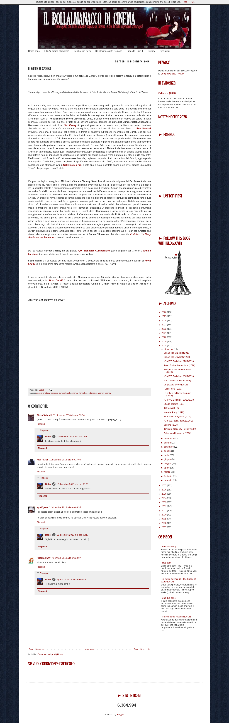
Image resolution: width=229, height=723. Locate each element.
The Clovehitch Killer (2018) (177, 380)
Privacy (151, 51)
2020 (164, 337)
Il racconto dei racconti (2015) (176, 616)
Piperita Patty (43, 558)
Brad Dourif (56, 280)
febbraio (168, 476)
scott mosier (91, 393)
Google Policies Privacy (172, 74)
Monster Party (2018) (174, 412)
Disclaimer (165, 51)
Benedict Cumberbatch (97, 250)
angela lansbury (43, 393)
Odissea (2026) (167, 93)
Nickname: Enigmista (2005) (177, 416)
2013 (164, 502)
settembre (169, 447)
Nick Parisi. (42, 459)
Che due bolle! (169, 598)
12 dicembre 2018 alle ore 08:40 (72, 535)
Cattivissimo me (72, 165)
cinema (74, 393)
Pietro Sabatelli (44, 415)
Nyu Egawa (42, 507)
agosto (167, 451)
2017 (164, 485)
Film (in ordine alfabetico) (56, 51)
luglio (167, 455)
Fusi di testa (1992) (173, 389)
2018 (164, 345)
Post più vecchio (142, 649)
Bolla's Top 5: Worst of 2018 (177, 357)
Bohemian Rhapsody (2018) (177, 433)
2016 (164, 489)
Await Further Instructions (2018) (179, 365)
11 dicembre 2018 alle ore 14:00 (72, 436)
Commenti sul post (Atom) (50, 654)
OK (192, 2)
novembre (169, 438)
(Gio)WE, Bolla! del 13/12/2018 (179, 400)
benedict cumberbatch (60, 393)
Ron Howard (144, 128)
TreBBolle (167, 563)
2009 (164, 519)
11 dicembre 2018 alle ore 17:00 (65, 459)
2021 (164, 333)
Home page (34, 51)
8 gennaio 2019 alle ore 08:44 (71, 579)
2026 (164, 312)
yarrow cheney (104, 393)
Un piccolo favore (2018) (176, 384)
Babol (48, 436)
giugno (167, 459)
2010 (164, 514)
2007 (164, 527)
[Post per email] (50, 390)
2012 (164, 506)
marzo (167, 472)
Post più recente (37, 649)
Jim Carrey (70, 125)
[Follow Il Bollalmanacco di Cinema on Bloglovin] (178, 294)
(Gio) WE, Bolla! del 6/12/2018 (178, 421)
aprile (167, 468)
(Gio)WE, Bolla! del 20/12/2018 (179, 376)
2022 (164, 329)
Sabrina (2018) (171, 425)
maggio (168, 463)
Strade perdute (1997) (174, 404)
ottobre (167, 443)
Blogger (120, 714)
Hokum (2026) (169, 546)
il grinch (82, 393)
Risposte (44, 430)
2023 (164, 324)
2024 (164, 320)
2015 (164, 494)
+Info (184, 2)
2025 (164, 316)
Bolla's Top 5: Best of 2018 (176, 353)
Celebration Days (82, 51)
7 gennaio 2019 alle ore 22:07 (66, 558)
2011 (164, 510)
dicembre (169, 349)
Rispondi (41, 424)
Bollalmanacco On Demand (108, 51)
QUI (80, 250)
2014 (164, 498)
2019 (164, 341)
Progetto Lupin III (135, 51)
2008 (164, 523)
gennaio (168, 480)
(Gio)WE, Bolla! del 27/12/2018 (179, 361)
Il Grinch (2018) (171, 408)
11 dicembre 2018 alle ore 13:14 (69, 415)
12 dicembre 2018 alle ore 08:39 (72, 484)
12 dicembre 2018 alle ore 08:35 (65, 507)
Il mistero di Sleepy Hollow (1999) (180, 429)
